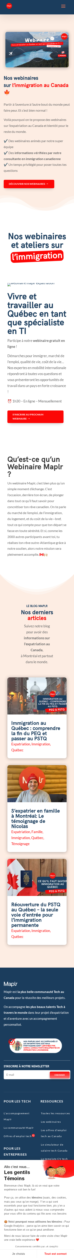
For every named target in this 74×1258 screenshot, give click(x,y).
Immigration (40, 744)
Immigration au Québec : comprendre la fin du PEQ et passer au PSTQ (35, 731)
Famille (37, 832)
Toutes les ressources (55, 1113)
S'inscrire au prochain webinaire (28, 416)
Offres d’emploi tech (18, 1136)
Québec (17, 750)
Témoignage (20, 844)
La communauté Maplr (19, 1127)
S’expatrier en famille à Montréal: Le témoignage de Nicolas (35, 819)
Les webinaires (51, 1121)
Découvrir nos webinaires (27, 183)
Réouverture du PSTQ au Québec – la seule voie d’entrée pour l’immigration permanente (35, 914)
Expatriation (20, 744)
